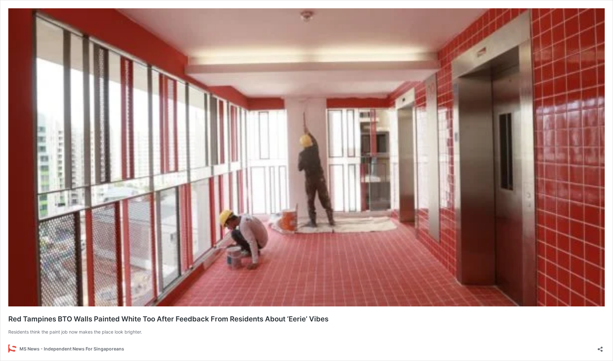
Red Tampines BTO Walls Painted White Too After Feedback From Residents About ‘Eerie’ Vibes (168, 319)
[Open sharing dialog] (600, 347)
